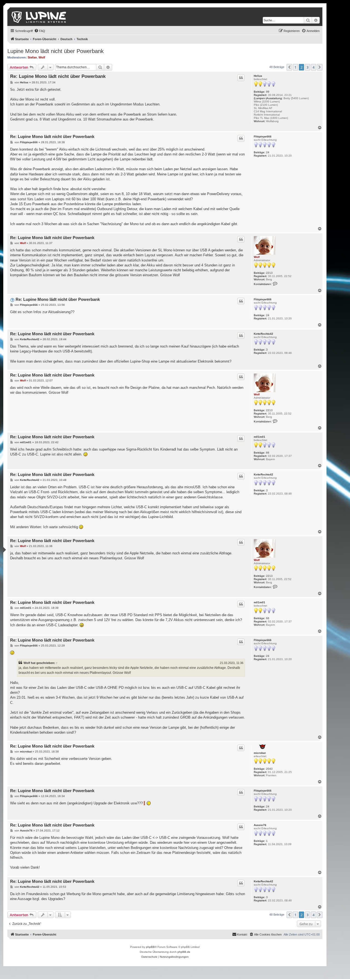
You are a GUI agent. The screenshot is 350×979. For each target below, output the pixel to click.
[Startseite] (39, 17)
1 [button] (295, 67)
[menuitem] (39, 31)
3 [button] (307, 67)
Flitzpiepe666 (263, 136)
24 (267, 152)
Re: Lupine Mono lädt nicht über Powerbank (58, 76)
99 (267, 91)
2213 (269, 272)
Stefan (32, 57)
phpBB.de (183, 951)
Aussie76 (260, 825)
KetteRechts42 (263, 333)
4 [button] (313, 67)
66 (267, 452)
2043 (269, 768)
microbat (260, 752)
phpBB (150, 946)
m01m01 (259, 436)
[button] (289, 67)
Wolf (42, 57)
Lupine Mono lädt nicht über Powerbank (55, 51)
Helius (258, 75)
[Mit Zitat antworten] (240, 77)
